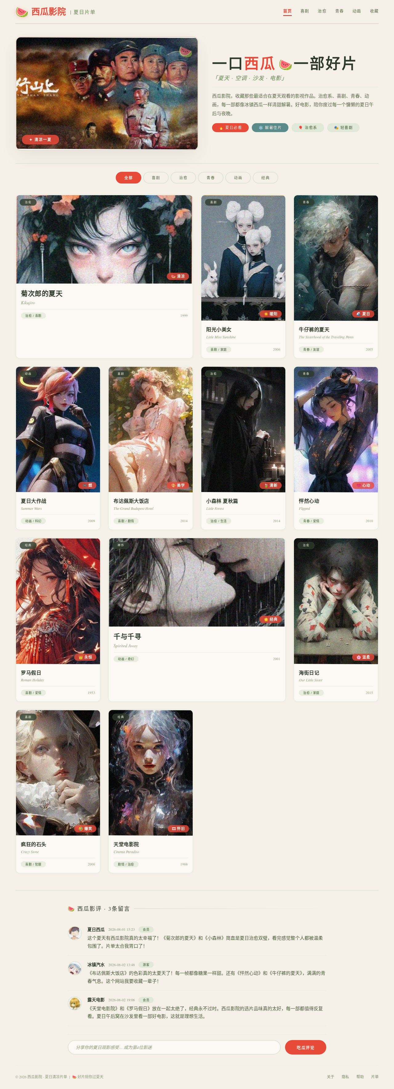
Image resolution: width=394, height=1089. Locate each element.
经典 (265, 177)
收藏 (374, 11)
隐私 (345, 1076)
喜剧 (304, 11)
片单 (375, 1076)
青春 (339, 11)
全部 (128, 177)
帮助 (360, 1076)
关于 (330, 1076)
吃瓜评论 (306, 1047)
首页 (287, 11)
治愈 (322, 11)
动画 (356, 11)
